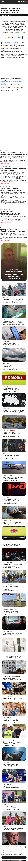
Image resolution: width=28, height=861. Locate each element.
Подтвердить (14, 857)
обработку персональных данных (10, 852)
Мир (3, 15)
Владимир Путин (9, 15)
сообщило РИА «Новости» (12, 42)
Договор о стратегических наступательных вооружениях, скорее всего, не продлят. (13, 82)
